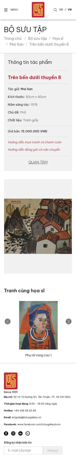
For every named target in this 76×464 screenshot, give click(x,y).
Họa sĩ (58, 38)
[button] (11, 10)
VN (70, 9)
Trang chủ (12, 38)
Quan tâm (38, 162)
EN (61, 9)
